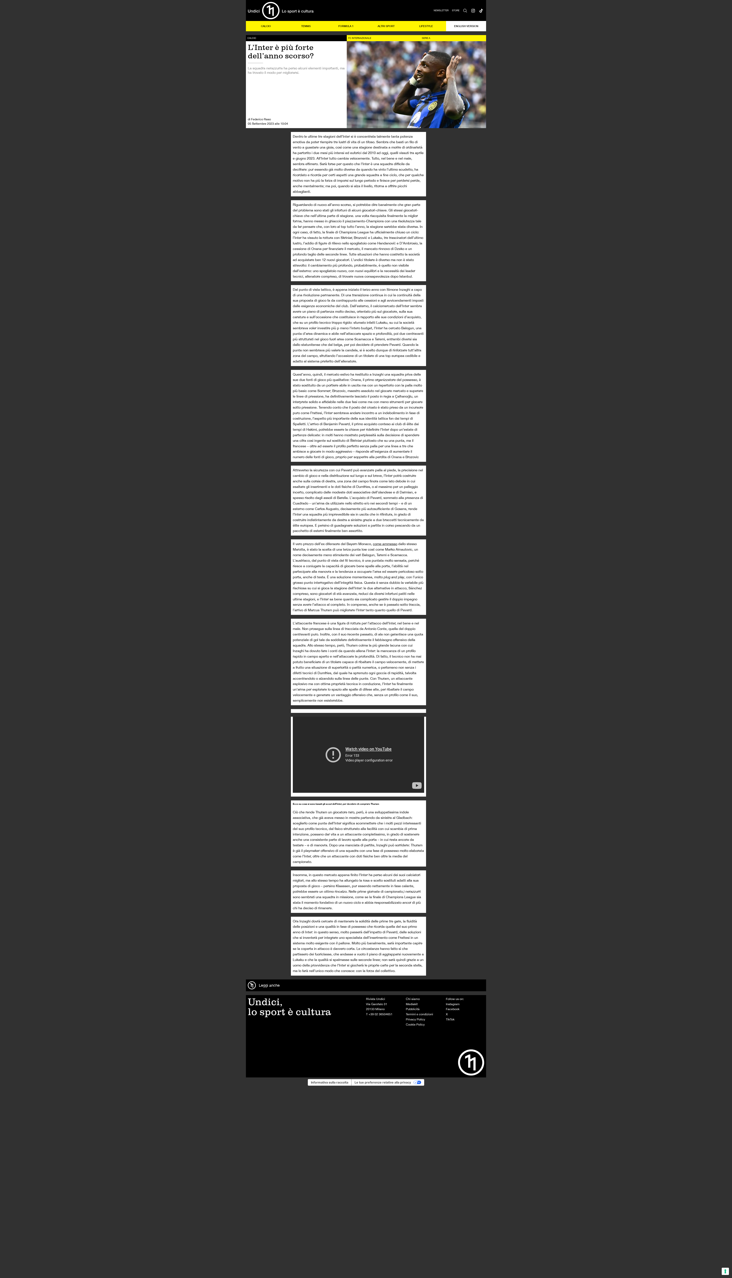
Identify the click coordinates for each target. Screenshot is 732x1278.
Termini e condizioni (419, 1014)
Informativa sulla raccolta (329, 1082)
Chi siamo (413, 999)
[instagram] (473, 10)
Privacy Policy (415, 1019)
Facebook (452, 1009)
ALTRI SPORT (386, 26)
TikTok (450, 1019)
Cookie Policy (415, 1024)
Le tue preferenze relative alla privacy (383, 1082)
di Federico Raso (259, 119)
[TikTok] (481, 10)
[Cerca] (465, 10)
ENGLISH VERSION (466, 26)
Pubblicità (413, 1009)
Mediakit (412, 1004)
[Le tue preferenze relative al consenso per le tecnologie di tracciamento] (725, 1271)
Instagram (453, 1004)
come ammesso (385, 544)
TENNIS (306, 26)
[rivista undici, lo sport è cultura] (281, 10)
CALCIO (266, 26)
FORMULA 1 (346, 26)
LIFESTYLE (426, 26)
